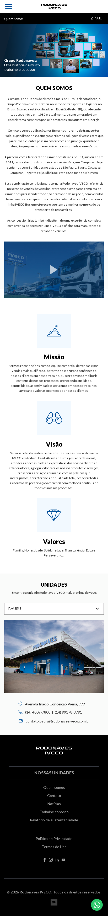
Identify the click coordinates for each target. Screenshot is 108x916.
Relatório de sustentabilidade (54, 820)
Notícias (54, 803)
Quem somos (54, 787)
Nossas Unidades (54, 772)
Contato (54, 795)
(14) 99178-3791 (68, 712)
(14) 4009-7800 (37, 712)
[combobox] (54, 609)
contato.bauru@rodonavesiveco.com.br (58, 721)
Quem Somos (14, 19)
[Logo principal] (54, 6)
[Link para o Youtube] (63, 860)
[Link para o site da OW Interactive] (54, 902)
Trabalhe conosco (54, 812)
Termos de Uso (54, 846)
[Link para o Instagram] (51, 860)
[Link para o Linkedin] (57, 860)
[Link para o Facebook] (44, 860)
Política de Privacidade (54, 838)
